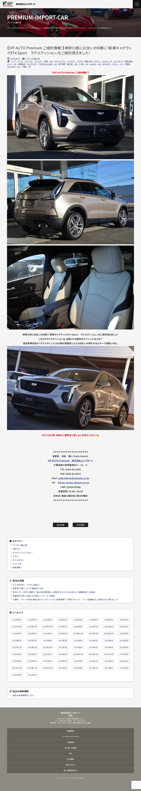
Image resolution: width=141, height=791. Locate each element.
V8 (30, 66)
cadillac (93, 64)
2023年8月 (78, 647)
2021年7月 (93, 668)
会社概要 (70, 759)
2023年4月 (17, 654)
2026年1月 (124, 619)
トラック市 (17, 563)
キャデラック (32, 64)
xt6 (99, 64)
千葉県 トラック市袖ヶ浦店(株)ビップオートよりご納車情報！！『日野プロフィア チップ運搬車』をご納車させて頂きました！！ (66, 599)
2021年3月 (32, 675)
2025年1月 (63, 633)
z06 (51, 61)
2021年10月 (47, 668)
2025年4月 (17, 633)
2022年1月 (124, 661)
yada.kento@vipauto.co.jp (73, 478)
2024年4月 (78, 640)
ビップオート (119, 61)
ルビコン (96, 61)
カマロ (80, 61)
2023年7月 (93, 647)
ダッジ (9, 64)
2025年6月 (109, 626)
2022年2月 (109, 661)
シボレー (115, 64)
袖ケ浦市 (62, 64)
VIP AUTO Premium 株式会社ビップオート (70, 460)
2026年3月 (93, 619)
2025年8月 (78, 626)
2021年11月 (32, 668)
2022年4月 (78, 661)
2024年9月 (124, 633)
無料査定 (129, 61)
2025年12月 (17, 626)
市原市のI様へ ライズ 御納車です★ (28, 588)
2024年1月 (124, 640)
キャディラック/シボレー (23, 552)
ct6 (75, 64)
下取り (24, 66)
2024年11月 (93, 633)
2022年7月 (32, 661)
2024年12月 (78, 633)
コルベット (29, 61)
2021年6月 (109, 668)
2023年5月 (124, 647)
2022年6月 (47, 661)
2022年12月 (78, 654)
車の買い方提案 (71, 748)
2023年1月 (63, 654)
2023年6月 (109, 647)
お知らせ (16, 548)
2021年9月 (63, 668)
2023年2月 (47, 654)
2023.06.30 (15, 58)
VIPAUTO (106, 64)
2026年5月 (63, 619)
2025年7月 (93, 626)
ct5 (86, 64)
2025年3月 (32, 633)
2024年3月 (93, 640)
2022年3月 (93, 661)
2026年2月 (109, 619)
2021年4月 (17, 675)
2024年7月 (32, 640)
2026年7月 (32, 619)
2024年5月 (63, 640)
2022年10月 (109, 654)
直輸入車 (88, 61)
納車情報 (17, 567)
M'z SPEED (18, 560)
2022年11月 (93, 654)
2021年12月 (17, 668)
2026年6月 (47, 619)
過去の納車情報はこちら (23, 695)
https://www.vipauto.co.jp (73, 482)
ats (18, 66)
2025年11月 (32, 626)
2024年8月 (17, 640)
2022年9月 (124, 654)
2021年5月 (124, 668)
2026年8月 (17, 619)
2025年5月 (124, 626)
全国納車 (21, 64)
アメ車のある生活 (45, 64)
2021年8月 (78, 668)
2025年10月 (47, 626)
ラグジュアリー (60, 61)
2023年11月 (32, 647)
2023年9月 (63, 647)
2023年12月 (17, 647)
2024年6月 (47, 640)
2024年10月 (109, 633)
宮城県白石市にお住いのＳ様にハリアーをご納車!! (34, 595)
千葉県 (127, 64)
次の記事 (80, 524)
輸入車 (70, 64)
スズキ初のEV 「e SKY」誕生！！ (26, 584)
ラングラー (72, 61)
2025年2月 (47, 633)
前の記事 (61, 524)
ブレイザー (38, 61)
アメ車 (81, 64)
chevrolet (11, 66)
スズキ (15, 556)
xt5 (15, 64)
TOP (8, 28)
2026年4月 (78, 619)
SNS (70, 753)
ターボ (20, 61)
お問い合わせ (70, 765)
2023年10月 (47, 647)
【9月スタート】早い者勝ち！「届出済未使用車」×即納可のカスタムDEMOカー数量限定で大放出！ (54, 592)
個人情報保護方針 (70, 770)
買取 (46, 61)
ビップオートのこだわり (70, 736)
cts (121, 64)
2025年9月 (63, 626)
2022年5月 (63, 661)
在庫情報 (70, 742)
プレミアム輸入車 (33, 58)
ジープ (13, 61)
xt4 (55, 64)
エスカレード (107, 61)
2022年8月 (17, 661)
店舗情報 (70, 731)
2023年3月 (32, 654)
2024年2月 (109, 640)
